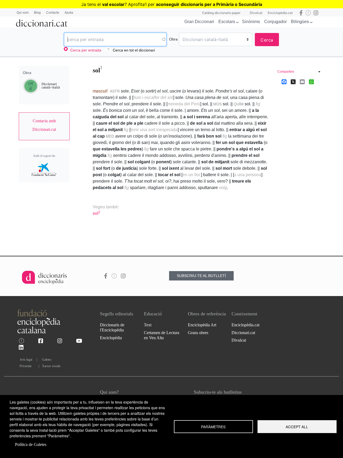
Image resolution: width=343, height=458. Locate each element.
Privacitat (25, 366)
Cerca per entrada (85, 50)
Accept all (297, 426)
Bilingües (300, 21)
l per (204, 4)
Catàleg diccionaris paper (221, 13)
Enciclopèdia (111, 337)
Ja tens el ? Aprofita (113, 4)
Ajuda (69, 12)
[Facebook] (284, 81)
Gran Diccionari (199, 21)
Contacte (52, 12)
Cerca (266, 40)
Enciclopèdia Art (202, 325)
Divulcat (256, 13)
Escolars (226, 21)
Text (147, 325)
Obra (173, 39)
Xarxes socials (51, 366)
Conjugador (275, 21)
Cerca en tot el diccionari (134, 50)
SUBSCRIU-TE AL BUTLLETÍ (201, 276)
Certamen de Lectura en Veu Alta (161, 335)
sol (96, 213)
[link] (44, 125)
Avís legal (26, 359)
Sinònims (251, 21)
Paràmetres (213, 426)
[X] (293, 81)
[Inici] (42, 22)
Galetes (46, 359)
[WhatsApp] (311, 81)
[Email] (302, 81)
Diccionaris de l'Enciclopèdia (112, 327)
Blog (37, 12)
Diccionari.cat (243, 332)
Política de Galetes (30, 444)
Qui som (23, 12)
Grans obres (198, 332)
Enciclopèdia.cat (280, 13)
